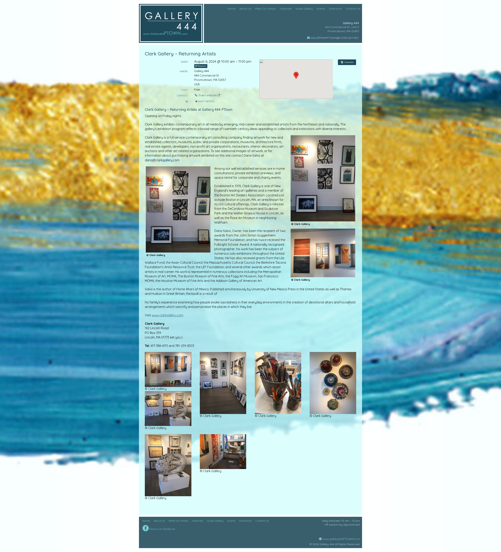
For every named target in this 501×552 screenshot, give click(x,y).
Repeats (202, 66)
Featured (197, 520)
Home (146, 520)
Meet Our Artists (178, 520)
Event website (207, 95)
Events (231, 520)
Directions (245, 520)
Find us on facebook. (162, 528)
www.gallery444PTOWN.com (341, 539)
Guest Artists (205, 101)
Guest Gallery (215, 520)
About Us (159, 520)
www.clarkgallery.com (167, 315)
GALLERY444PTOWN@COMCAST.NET (334, 38)
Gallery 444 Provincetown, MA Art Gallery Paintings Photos (171, 23)
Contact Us (262, 520)
